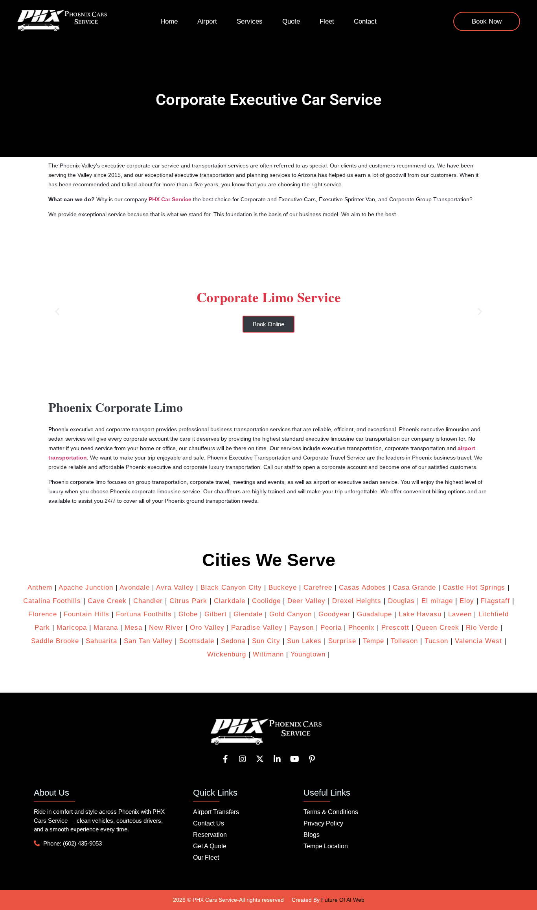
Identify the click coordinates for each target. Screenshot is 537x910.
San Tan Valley (148, 641)
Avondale (135, 587)
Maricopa (72, 627)
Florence (42, 614)
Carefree (317, 587)
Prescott (395, 627)
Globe (188, 614)
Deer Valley (306, 601)
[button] (57, 311)
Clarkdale (229, 601)
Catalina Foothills (52, 601)
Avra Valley (175, 587)
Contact (365, 21)
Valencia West (478, 641)
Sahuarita (101, 641)
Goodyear (334, 614)
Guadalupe (374, 614)
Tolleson (404, 641)
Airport (207, 21)
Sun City (266, 641)
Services (250, 21)
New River (166, 627)
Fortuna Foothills (144, 614)
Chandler (148, 601)
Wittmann (268, 654)
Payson (301, 627)
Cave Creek (107, 601)
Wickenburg (226, 654)
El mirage (437, 601)
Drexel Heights (356, 601)
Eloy (467, 601)
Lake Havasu (420, 614)
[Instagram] (242, 759)
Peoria (331, 627)
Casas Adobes (362, 587)
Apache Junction (86, 587)
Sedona (233, 641)
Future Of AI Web (342, 900)
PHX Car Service (170, 199)
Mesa (133, 627)
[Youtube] (294, 759)
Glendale (248, 614)
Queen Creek (437, 627)
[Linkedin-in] (277, 759)
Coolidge (266, 601)
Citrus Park (188, 601)
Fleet (327, 21)
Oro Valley (207, 627)
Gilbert (215, 614)
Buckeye (282, 587)
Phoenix (361, 627)
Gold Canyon (290, 614)
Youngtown (308, 654)
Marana (106, 627)
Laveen (460, 614)
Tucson (436, 641)
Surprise (342, 641)
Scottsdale (196, 641)
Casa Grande (414, 587)
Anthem (40, 587)
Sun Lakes (303, 641)
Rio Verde (482, 627)
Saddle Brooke (55, 641)
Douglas (401, 601)
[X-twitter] (259, 759)
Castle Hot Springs (474, 587)
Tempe (373, 641)
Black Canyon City (231, 587)
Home (169, 21)
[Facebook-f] (225, 759)
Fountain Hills (86, 614)
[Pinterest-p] (311, 759)
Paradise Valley (257, 627)
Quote (291, 21)
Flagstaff (495, 601)
